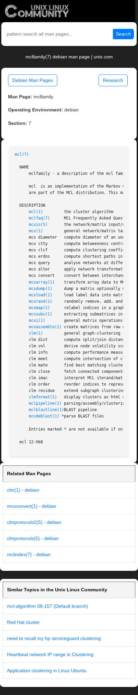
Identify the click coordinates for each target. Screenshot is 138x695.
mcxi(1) (37, 320)
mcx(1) (36, 231)
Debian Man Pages (32, 80)
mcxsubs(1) (40, 314)
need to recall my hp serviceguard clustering (54, 638)
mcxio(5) (38, 224)
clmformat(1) (43, 397)
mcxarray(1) (42, 282)
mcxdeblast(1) (44, 416)
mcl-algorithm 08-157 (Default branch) (47, 606)
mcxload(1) (40, 295)
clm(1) (36, 333)
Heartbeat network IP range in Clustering (50, 654)
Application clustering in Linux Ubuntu (46, 670)
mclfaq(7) (39, 218)
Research (113, 80)
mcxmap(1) (39, 307)
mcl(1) (36, 211)
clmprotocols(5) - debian (33, 538)
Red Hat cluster (23, 622)
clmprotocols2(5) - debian (34, 522)
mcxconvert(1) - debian (31, 506)
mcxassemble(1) (45, 327)
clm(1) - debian (23, 490)
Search (123, 34)
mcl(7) (22, 154)
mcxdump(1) (40, 288)
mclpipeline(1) (45, 403)
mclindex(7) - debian (29, 554)
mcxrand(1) (40, 301)
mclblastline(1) (46, 409)
